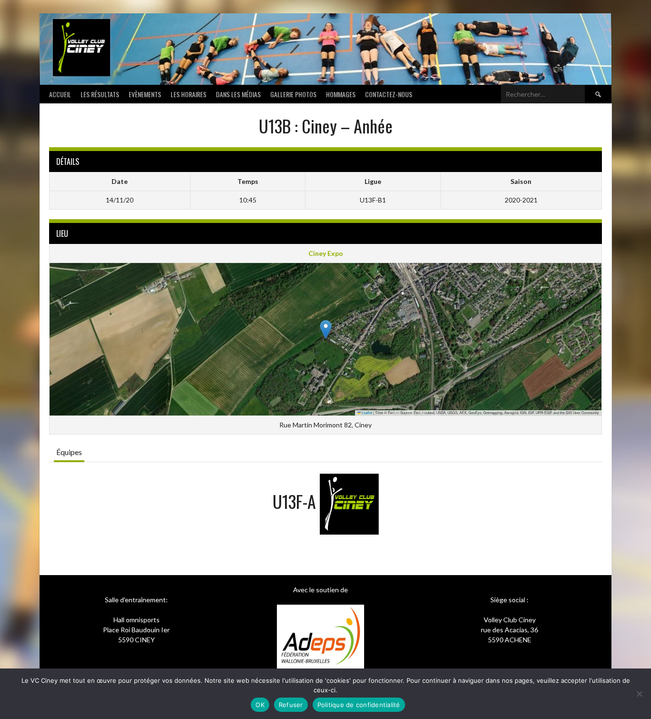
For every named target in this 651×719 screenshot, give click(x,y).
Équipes (69, 451)
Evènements (145, 94)
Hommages (341, 94)
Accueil (60, 94)
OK (259, 705)
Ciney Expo (325, 253)
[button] (326, 329)
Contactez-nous (388, 94)
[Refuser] (639, 694)
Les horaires (188, 94)
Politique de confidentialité (358, 705)
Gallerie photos (293, 94)
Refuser (291, 705)
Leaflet (366, 412)
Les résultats (100, 94)
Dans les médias (238, 94)
